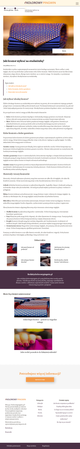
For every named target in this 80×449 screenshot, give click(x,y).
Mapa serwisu (31, 446)
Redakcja (8, 428)
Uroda (40, 413)
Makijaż (40, 406)
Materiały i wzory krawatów (17, 92)
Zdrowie (40, 416)
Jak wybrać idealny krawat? (17, 86)
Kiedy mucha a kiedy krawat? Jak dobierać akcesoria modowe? (61, 261)
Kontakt (8, 432)
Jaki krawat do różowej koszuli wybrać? (61, 248)
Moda (16, 10)
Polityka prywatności (13, 446)
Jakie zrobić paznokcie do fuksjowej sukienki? (38, 352)
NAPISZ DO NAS (40, 380)
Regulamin (45, 446)
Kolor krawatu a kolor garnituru (19, 89)
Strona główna (8, 10)
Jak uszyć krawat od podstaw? (27, 248)
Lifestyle (40, 403)
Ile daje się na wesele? (64, 422)
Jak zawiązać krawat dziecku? (27, 261)
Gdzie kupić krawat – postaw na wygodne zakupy (40, 320)
